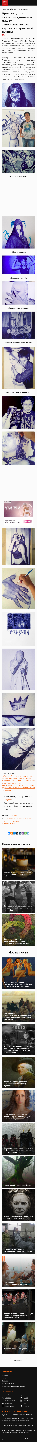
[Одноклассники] (11, 833)
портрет (5, 821)
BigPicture (14, 9)
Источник (4, 827)
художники (14, 821)
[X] (17, 833)
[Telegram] (28, 833)
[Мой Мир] (14, 833)
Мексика (28, 819)
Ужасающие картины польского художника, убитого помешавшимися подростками (18, 787)
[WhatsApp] (25, 833)
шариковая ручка (9, 823)
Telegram (7, 800)
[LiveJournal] (20, 833)
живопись (11, 819)
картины (20, 819)
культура (24, 9)
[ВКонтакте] (9, 833)
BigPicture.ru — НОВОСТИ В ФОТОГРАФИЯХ (17, 1415)
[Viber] (23, 833)
